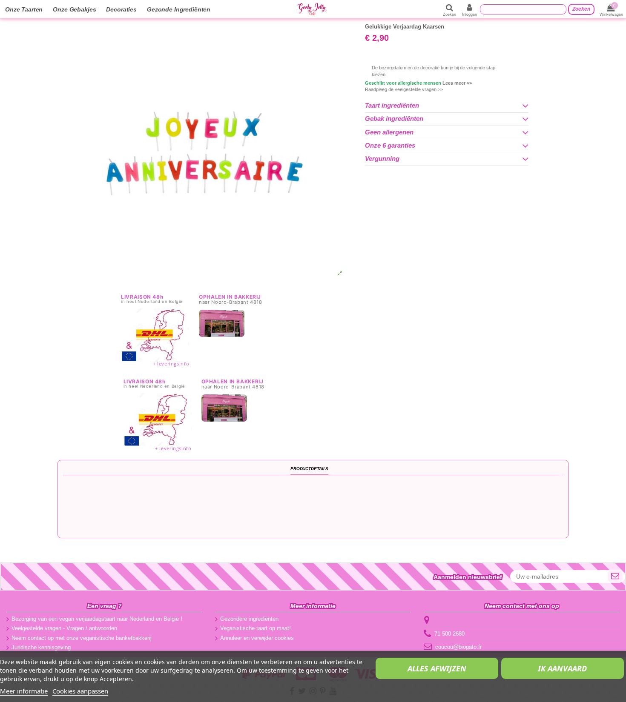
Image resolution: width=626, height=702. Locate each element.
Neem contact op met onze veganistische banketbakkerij (81, 638)
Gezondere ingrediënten (249, 619)
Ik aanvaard (562, 668)
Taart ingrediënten (392, 105)
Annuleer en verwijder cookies (257, 638)
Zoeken (581, 9)
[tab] (446, 105)
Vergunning (382, 158)
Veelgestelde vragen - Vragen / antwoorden (64, 628)
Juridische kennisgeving (41, 647)
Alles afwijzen (437, 668)
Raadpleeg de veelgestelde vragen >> (404, 89)
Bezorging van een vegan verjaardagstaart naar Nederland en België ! (96, 619)
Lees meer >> (457, 83)
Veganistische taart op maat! (255, 628)
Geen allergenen (389, 132)
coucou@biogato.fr (458, 647)
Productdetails (309, 468)
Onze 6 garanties (390, 145)
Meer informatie (24, 691)
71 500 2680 (449, 634)
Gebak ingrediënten (394, 118)
